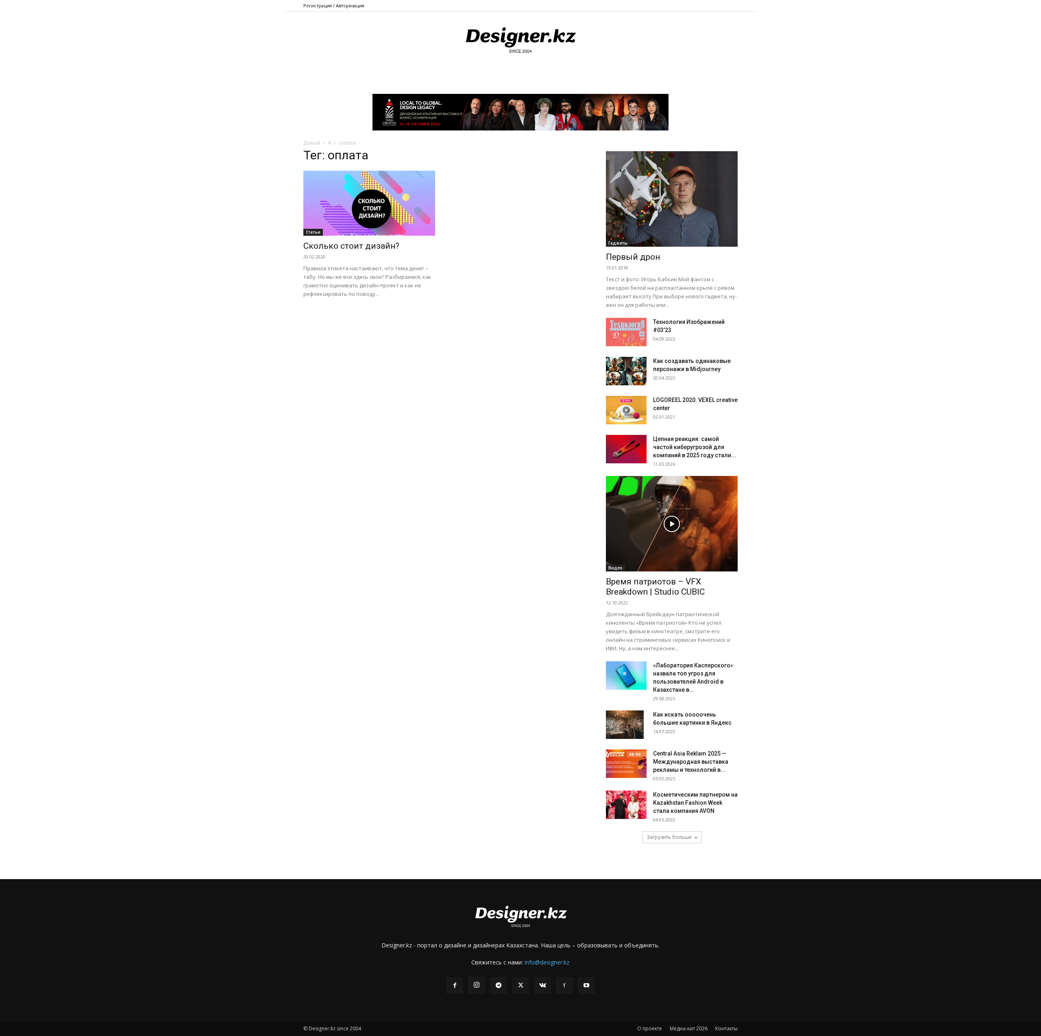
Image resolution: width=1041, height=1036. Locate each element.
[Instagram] (476, 985)
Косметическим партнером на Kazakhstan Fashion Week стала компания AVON (695, 802)
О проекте (649, 1028)
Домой (311, 142)
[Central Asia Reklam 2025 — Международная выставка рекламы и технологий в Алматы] (626, 763)
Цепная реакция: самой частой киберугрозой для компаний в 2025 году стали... (694, 447)
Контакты (726, 1028)
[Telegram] (498, 985)
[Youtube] (586, 985)
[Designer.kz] (520, 38)
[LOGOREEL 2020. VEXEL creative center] (626, 410)
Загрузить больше (669, 837)
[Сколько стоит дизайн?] (369, 203)
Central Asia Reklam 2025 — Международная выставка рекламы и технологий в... (690, 761)
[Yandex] (564, 985)
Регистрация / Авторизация (333, 5)
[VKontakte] (542, 985)
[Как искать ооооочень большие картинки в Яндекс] (625, 724)
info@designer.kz (547, 962)
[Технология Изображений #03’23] (626, 332)
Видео (615, 568)
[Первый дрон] (672, 199)
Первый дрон (633, 257)
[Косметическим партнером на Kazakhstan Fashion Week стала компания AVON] (626, 805)
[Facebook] (454, 985)
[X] (520, 985)
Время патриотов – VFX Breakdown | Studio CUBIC (655, 587)
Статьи (313, 232)
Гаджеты (617, 243)
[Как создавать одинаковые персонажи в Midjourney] (626, 371)
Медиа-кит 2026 (689, 1028)
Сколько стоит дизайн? (351, 246)
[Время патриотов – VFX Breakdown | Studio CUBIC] (672, 523)
